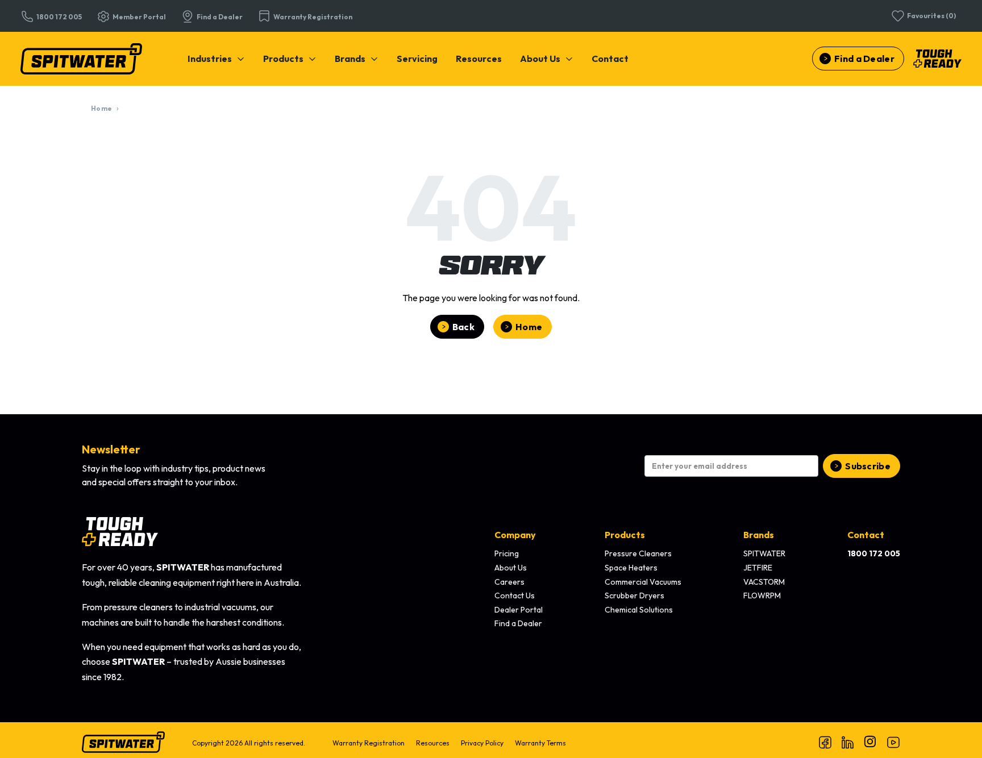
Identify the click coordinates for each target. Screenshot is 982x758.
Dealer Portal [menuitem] (518, 610)
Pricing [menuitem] (506, 553)
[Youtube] (893, 742)
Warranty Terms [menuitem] (540, 743)
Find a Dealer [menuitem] (518, 623)
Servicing (417, 58)
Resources (479, 58)
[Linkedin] (848, 742)
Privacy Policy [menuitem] (482, 743)
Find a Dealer (864, 58)
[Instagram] (870, 742)
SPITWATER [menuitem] (764, 553)
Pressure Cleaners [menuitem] (638, 553)
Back (463, 326)
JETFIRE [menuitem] (757, 568)
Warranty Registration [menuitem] (368, 743)
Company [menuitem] (515, 534)
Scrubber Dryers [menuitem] (634, 595)
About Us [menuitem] (510, 568)
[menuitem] (216, 58)
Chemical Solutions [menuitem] (639, 610)
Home (101, 108)
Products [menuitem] (625, 534)
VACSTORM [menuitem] (764, 582)
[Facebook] (825, 742)
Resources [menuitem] (433, 743)
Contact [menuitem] (865, 534)
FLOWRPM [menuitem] (762, 595)
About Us (540, 58)
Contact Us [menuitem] (514, 595)
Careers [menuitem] (509, 582)
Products (283, 58)
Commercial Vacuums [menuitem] (643, 582)
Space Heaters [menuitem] (631, 568)
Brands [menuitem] (758, 534)
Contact (610, 58)
